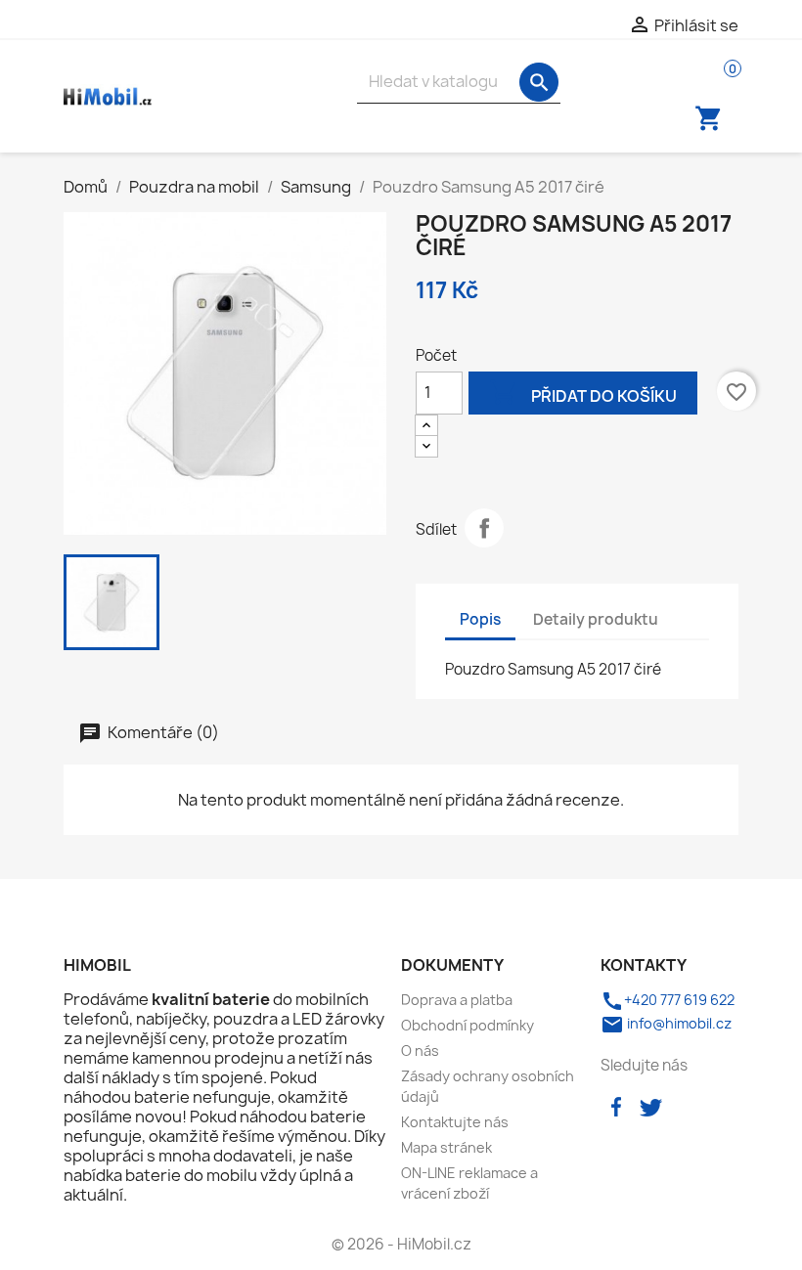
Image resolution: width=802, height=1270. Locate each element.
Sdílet (484, 527)
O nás (420, 1050)
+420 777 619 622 (668, 999)
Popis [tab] (480, 619)
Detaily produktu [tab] (595, 619)
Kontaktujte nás (455, 1122)
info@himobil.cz (666, 1023)
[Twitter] (650, 1105)
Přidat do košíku (583, 392)
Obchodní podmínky (467, 1025)
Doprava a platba (456, 999)
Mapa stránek (446, 1147)
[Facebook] (616, 1105)
